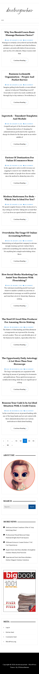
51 (16, 441)
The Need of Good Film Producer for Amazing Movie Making (19, 321)
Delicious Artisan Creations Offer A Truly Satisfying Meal (20, 528)
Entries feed (10, 632)
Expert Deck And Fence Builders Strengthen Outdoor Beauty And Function (20, 551)
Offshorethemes (23, 667)
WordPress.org (11, 641)
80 (8, 445)
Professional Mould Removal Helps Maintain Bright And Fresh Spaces (18, 536)
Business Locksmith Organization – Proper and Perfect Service (19, 77)
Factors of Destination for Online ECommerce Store (19, 159)
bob (8, 40)
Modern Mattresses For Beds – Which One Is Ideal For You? (19, 198)
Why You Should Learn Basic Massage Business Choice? (19, 34)
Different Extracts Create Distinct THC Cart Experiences (19, 543)
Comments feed (11, 637)
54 (29, 441)
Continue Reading (20, 60)
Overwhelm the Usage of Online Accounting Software (19, 234)
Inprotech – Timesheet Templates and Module (19, 117)
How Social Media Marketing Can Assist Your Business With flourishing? (19, 277)
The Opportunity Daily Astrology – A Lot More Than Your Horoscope (19, 361)
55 (33, 441)
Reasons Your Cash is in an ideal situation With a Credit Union (19, 404)
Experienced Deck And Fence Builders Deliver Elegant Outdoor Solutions (18, 558)
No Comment (29, 40)
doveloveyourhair (19, 10)
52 (21, 441)
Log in (8, 627)
